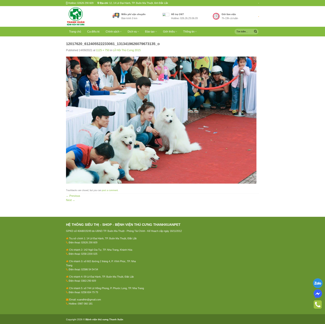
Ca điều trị (93, 31)
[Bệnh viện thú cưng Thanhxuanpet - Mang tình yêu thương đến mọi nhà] (86, 16)
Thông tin (188, 31)
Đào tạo (150, 31)
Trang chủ (75, 31)
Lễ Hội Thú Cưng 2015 (127, 50)
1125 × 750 (102, 50)
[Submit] (255, 31)
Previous (73, 195)
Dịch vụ (132, 31)
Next (70, 200)
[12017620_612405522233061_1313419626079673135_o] (161, 119)
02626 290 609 (85, 3)
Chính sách (112, 31)
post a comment (110, 190)
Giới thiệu (169, 31)
